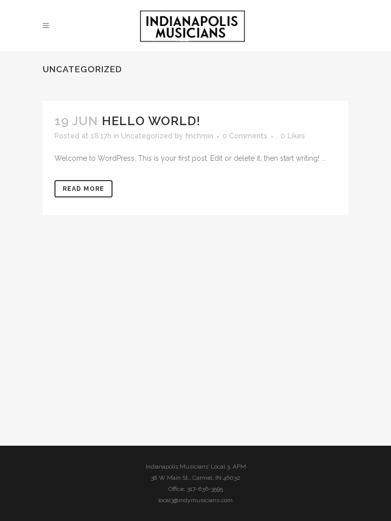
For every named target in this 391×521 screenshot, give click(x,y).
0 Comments (244, 136)
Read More (83, 188)
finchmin (199, 136)
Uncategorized (147, 136)
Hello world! (151, 120)
